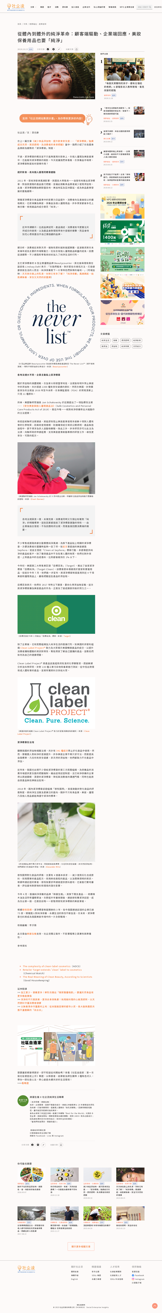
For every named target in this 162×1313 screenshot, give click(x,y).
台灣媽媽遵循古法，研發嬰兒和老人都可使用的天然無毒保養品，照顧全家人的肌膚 (31, 1228)
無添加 (104, 346)
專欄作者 (75, 1275)
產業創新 (43, 24)
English (74, 1279)
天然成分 (137, 346)
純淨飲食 (137, 340)
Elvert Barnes (37, 499)
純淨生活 (105, 340)
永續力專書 (96, 1279)
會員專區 (158, 7)
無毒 (115, 340)
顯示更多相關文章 (81, 1246)
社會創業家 (22, 1222)
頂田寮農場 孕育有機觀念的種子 (97, 1225)
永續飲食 (115, 185)
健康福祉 (33, 24)
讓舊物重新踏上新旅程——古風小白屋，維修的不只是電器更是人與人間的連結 (116, 154)
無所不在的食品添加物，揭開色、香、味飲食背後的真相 (30, 1188)
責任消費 (106, 138)
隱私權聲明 (81, 1305)
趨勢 (113, 95)
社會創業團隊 (116, 1271)
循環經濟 (115, 162)
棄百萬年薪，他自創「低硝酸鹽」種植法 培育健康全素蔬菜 (64, 1227)
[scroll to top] (155, 1306)
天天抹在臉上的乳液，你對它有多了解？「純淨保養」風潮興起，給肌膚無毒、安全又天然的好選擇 (129, 1190)
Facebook (139, 1275)
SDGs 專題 (96, 1275)
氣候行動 (62, 1183)
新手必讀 (95, 1271)
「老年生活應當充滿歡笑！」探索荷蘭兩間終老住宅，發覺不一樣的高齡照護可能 (116, 111)
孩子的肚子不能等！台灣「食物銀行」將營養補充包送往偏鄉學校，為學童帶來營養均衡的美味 (116, 177)
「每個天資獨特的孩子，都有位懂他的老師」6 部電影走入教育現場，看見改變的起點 (124, 87)
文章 (25, 24)
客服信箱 (136, 1271)
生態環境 (53, 1183)
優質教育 (107, 95)
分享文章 (41, 49)
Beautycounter (60, 366)
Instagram (139, 1279)
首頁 (19, 24)
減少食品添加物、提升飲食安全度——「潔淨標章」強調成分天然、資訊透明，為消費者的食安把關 (96, 1190)
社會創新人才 (116, 1275)
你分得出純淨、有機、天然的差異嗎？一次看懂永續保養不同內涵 (63, 1189)
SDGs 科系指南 (116, 1279)
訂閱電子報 (136, 1282)
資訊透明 (125, 340)
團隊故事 (75, 1271)
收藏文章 (69, 49)
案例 (31, 49)
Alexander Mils (53, 866)
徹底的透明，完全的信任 (126, 1225)
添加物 (114, 346)
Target (67, 636)
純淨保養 (125, 346)
